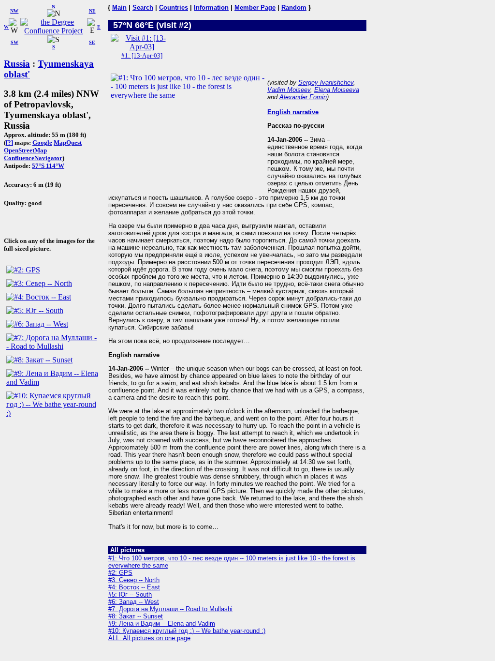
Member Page (255, 7)
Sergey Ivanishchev (325, 82)
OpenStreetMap (25, 150)
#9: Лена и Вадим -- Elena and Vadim (161, 623)
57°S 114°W (48, 165)
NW (14, 11)
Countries (173, 7)
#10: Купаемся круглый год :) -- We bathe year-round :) (186, 630)
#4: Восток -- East (134, 587)
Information (211, 7)
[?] (9, 142)
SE (92, 42)
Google (42, 142)
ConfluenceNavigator (33, 158)
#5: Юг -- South (130, 594)
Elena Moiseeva (336, 89)
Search (142, 7)
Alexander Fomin (303, 97)
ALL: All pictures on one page (149, 638)
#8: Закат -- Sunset (135, 616)
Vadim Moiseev (288, 89)
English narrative (293, 112)
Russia (17, 64)
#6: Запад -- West (133, 601)
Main (119, 7)
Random (293, 7)
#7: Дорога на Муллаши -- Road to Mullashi (170, 609)
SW (14, 42)
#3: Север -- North (134, 580)
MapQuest (68, 142)
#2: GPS (120, 572)
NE (92, 11)
